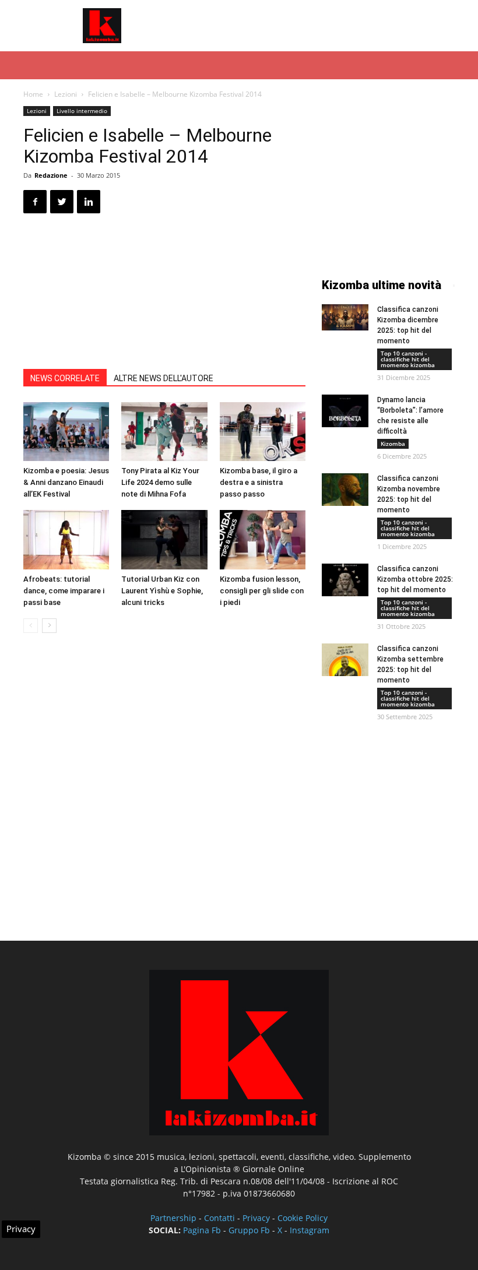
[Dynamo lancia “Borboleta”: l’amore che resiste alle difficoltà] (345, 411)
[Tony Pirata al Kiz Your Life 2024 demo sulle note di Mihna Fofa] (164, 431)
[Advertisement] (317, 25)
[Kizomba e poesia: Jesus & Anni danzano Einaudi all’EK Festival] (66, 431)
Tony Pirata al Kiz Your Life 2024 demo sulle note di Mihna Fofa (160, 482)
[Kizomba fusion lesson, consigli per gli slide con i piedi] (262, 539)
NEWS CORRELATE (65, 378)
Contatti (219, 1217)
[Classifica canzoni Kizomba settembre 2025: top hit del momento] (345, 659)
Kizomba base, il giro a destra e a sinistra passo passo (258, 482)
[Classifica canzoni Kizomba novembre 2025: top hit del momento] (345, 489)
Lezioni (65, 94)
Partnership (173, 1217)
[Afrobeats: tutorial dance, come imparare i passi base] (66, 539)
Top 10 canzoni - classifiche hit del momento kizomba (408, 359)
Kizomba (393, 443)
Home (33, 94)
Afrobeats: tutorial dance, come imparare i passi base (63, 591)
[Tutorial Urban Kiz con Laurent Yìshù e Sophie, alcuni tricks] (164, 539)
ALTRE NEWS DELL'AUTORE (163, 378)
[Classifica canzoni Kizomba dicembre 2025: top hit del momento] (345, 317)
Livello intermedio (82, 111)
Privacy (256, 1217)
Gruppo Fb (249, 1230)
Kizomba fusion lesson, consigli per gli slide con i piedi (262, 591)
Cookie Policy (302, 1217)
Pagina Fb (202, 1230)
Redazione (51, 175)
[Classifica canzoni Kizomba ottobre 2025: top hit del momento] (345, 580)
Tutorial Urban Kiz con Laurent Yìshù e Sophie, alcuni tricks (162, 591)
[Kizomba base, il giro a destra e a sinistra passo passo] (262, 431)
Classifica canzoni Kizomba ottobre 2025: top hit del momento (415, 579)
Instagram (309, 1230)
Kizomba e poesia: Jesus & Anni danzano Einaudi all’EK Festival (66, 482)
